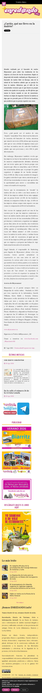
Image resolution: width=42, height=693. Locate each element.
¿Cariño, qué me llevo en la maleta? (19, 25)
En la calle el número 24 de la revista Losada (16, 380)
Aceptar (6, 690)
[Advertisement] (21, 50)
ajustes (17, 686)
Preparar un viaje (28, 348)
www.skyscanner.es (11, 329)
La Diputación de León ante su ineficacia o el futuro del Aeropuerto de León (24, 577)
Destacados (18, 348)
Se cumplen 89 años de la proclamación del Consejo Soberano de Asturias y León (23, 567)
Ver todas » (20, 602)
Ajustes (24, 690)
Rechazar (15, 690)
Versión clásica (21, 2)
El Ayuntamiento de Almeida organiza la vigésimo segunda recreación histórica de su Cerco (22, 586)
